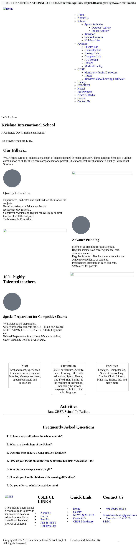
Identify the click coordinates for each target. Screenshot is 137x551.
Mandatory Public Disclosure (101, 72)
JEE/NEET (83, 85)
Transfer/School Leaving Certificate (105, 78)
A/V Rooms (91, 59)
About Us (82, 17)
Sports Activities (94, 24)
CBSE (81, 69)
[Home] (8, 8)
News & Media (86, 94)
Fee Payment (84, 91)
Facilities (82, 43)
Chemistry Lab (93, 50)
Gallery (81, 82)
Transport (90, 33)
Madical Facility (94, 66)
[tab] (68, 436)
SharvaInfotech (109, 540)
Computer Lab (93, 56)
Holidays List (92, 40)
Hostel (81, 88)
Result (88, 75)
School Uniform (94, 37)
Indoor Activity (100, 30)
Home (80, 14)
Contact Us (83, 101)
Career (81, 98)
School (81, 21)
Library (89, 62)
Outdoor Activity (101, 27)
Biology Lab (92, 53)
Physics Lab (91, 46)
